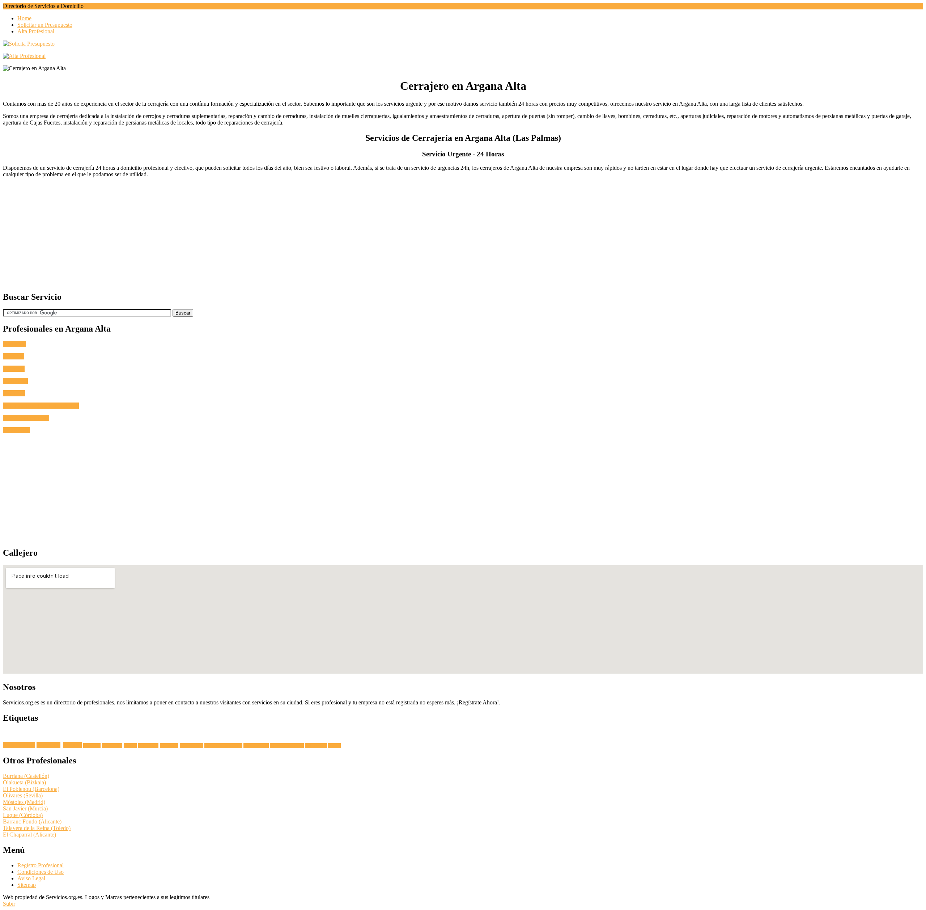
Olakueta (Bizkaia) (24, 782)
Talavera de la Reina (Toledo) (37, 828)
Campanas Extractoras (223, 745)
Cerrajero (13, 356)
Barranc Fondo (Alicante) (32, 821)
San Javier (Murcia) (25, 808)
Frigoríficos (148, 745)
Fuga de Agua (19, 745)
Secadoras (92, 745)
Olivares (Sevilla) (23, 795)
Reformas (14, 393)
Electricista (15, 381)
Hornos (130, 745)
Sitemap (26, 885)
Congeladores (191, 745)
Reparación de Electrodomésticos (41, 406)
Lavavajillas (112, 745)
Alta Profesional (35, 31)
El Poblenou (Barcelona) (31, 789)
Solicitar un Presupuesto (44, 25)
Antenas (72, 745)
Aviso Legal (31, 878)
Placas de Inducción (287, 745)
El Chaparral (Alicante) (29, 834)
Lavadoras (48, 745)
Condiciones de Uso (40, 872)
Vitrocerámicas (256, 745)
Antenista (14, 369)
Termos (334, 745)
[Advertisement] (220, 234)
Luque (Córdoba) (23, 815)
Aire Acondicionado (26, 418)
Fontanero (14, 344)
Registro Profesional (40, 865)
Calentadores (316, 745)
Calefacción (16, 430)
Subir (9, 904)
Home (24, 18)
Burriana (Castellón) (26, 776)
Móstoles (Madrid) (24, 802)
